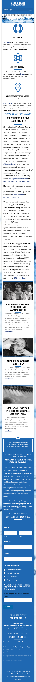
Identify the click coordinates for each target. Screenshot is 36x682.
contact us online (11, 197)
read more (9, 331)
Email (7, 553)
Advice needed (11, 576)
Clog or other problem (14, 580)
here (22, 74)
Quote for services (13, 573)
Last (20, 536)
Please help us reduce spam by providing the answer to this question (17, 587)
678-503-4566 (18, 194)
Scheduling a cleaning (14, 569)
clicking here (9, 164)
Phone (7, 542)
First (5, 536)
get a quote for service (18, 179)
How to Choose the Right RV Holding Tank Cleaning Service (18, 307)
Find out (6, 42)
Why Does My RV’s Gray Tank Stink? (18, 362)
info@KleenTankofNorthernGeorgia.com (18, 625)
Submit (8, 607)
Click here (7, 103)
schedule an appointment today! (17, 181)
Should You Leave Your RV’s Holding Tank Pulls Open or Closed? (18, 411)
